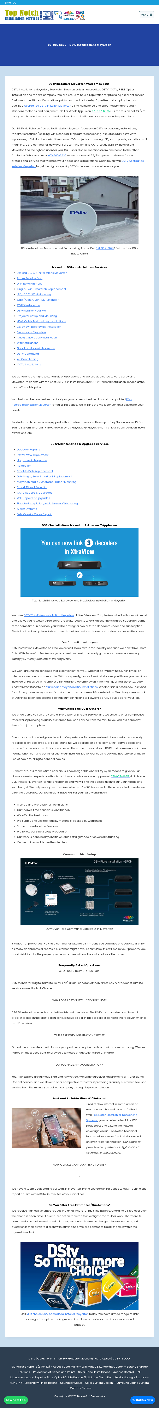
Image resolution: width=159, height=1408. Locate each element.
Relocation (24, 466)
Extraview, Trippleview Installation (39, 327)
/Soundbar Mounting (63, 482)
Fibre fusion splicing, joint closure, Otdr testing (47, 503)
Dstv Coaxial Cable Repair (34, 514)
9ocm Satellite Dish (29, 278)
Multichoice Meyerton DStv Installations (72, 687)
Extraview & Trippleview (32, 455)
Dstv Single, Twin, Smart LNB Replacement (44, 476)
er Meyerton (27, 166)
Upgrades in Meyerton (32, 460)
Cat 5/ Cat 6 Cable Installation (37, 338)
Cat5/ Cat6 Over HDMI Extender (38, 300)
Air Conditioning (27, 359)
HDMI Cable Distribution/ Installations (41, 321)
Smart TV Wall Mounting (32, 487)
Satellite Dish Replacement (35, 471)
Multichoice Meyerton (31, 332)
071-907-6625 (57, 155)
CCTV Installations (29, 364)
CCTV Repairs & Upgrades (34, 493)
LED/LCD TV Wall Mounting (34, 294)
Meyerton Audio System (33, 482)
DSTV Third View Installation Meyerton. (49, 615)
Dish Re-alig (25, 284)
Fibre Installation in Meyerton (36, 348)
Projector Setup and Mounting (37, 316)
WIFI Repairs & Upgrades (33, 498)
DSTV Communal (28, 354)
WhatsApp (17, 1400)
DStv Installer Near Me (31, 311)
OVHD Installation (28, 305)
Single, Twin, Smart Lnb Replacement (41, 289)
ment (38, 284)
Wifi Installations (27, 343)
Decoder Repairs (28, 449)
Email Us (10, 3)
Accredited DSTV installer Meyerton (47, 106)
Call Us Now (144, 1400)
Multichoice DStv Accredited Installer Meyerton (57, 1314)
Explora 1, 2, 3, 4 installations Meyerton (42, 273)
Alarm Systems (27, 509)
